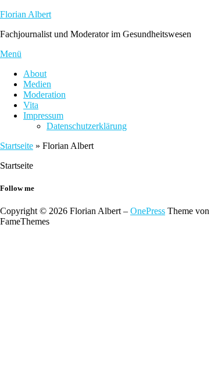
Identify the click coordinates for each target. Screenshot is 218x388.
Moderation (44, 94)
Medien (37, 84)
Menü (11, 54)
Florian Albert (25, 14)
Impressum (43, 115)
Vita (30, 105)
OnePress (147, 211)
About (35, 74)
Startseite (16, 146)
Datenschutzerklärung (87, 126)
